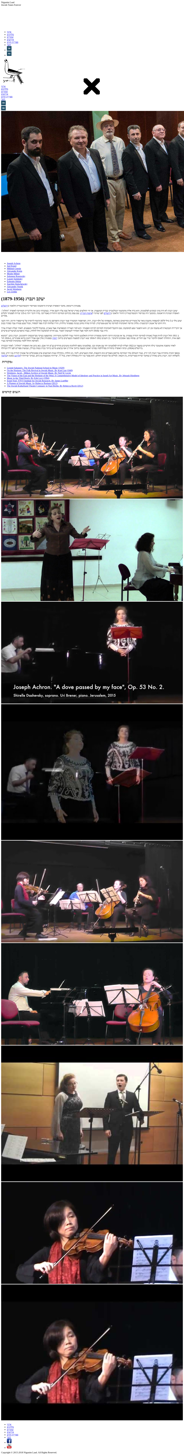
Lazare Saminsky (15, 279)
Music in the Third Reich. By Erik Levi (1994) (28, 378)
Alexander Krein (14, 271)
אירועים (10, 39)
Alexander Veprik (15, 286)
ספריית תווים (12, 42)
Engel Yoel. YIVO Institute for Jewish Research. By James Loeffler (37, 381)
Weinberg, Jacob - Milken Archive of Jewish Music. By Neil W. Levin (39, 373)
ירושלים (4, 306)
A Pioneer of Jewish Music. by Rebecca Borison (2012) (32, 383)
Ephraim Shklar (14, 281)
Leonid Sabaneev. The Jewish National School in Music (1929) (35, 368)
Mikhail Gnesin (14, 268)
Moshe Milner (13, 273)
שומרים (10, 37)
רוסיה (54, 338)
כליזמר (4, 355)
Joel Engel (11, 266)
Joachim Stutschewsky (17, 284)
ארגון (9, 32)
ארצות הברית (86, 313)
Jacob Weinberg (14, 289)
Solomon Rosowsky (16, 276)
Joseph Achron (13, 263)
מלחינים (10, 34)
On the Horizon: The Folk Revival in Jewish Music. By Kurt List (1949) (40, 370)
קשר (9, 45)
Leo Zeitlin (12, 292)
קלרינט (17, 355)
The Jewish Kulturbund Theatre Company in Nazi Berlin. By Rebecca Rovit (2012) (45, 386)
